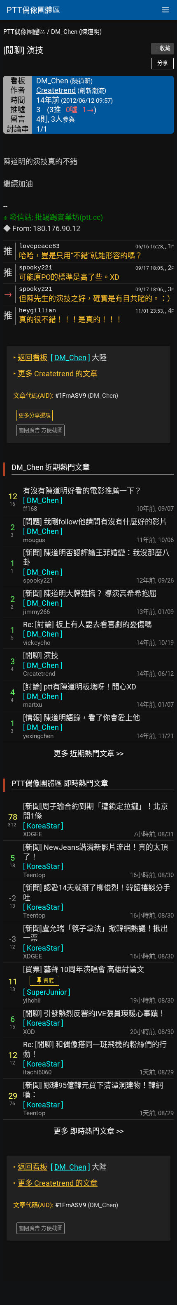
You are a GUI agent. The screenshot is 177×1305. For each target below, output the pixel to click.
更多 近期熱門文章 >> (88, 753)
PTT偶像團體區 (24, 31)
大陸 (60, 357)
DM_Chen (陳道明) (76, 31)
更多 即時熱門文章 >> (88, 1131)
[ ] (43, 500)
